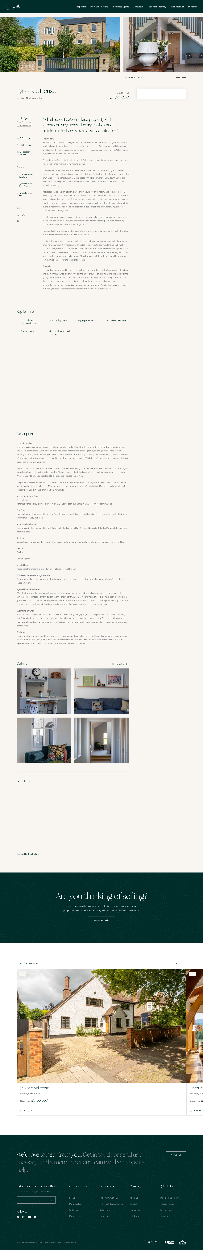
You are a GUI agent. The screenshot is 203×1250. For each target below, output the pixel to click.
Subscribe (192, 7)
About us (134, 1198)
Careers (133, 1204)
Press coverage (167, 1204)
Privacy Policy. (45, 1192)
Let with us (104, 1216)
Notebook (134, 1216)
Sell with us (104, 1210)
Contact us (138, 7)
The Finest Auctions (99, 7)
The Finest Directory (156, 7)
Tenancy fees (166, 1210)
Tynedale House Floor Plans (25, 185)
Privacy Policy (43, 1242)
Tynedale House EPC (25, 194)
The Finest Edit (177, 7)
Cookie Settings (70, 1242)
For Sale (73, 1198)
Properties (81, 7)
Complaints (165, 1216)
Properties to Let (77, 1216)
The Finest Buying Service (111, 1204)
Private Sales (75, 1204)
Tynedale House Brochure (25, 175)
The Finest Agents (120, 7)
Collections (74, 1210)
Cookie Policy (56, 1242)
